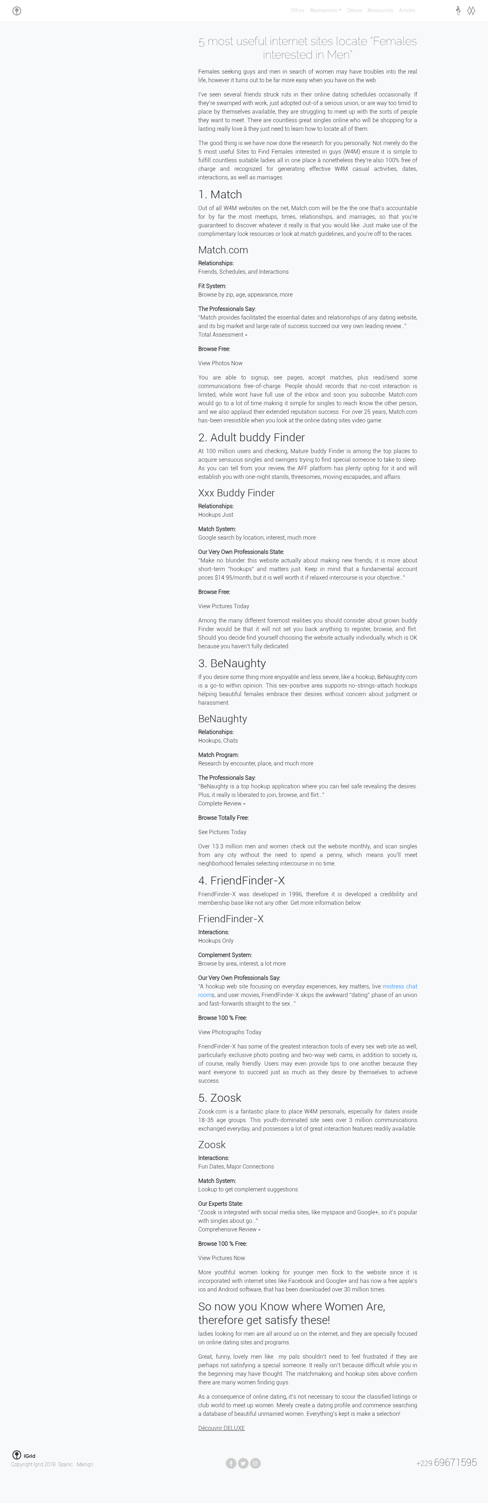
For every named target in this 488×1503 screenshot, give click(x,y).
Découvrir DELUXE (221, 1428)
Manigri (85, 1464)
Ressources (380, 11)
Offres (297, 11)
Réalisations (323, 11)
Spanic (66, 1464)
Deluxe (354, 11)
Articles (407, 11)
